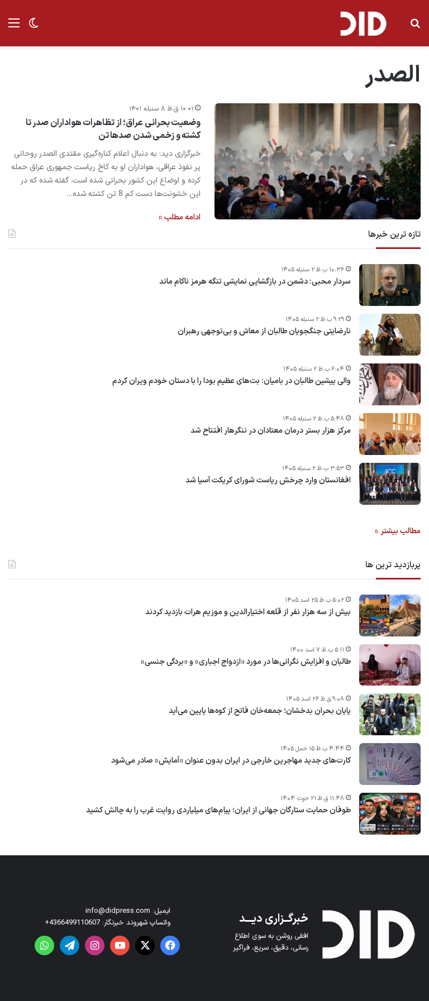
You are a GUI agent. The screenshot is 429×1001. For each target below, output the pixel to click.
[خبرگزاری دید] (363, 23)
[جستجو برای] (415, 27)
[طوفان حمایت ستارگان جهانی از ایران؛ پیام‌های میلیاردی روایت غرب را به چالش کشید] (390, 814)
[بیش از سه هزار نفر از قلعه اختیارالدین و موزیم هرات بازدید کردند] (390, 615)
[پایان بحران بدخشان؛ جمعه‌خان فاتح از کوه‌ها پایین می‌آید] (390, 714)
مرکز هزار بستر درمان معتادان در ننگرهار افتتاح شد (270, 431)
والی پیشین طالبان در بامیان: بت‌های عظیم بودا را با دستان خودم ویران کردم (231, 381)
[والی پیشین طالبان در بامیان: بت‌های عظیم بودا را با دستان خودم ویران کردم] (390, 384)
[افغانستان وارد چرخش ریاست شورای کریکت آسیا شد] (390, 484)
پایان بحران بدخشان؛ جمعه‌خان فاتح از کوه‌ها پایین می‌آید (260, 711)
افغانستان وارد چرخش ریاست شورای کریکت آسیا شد (268, 480)
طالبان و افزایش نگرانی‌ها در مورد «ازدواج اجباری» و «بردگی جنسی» (246, 662)
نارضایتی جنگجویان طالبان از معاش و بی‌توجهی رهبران (264, 331)
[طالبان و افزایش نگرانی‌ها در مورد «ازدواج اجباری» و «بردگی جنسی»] (390, 665)
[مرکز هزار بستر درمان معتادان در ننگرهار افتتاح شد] (390, 434)
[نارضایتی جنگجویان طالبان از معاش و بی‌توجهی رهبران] (390, 335)
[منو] (14, 27)
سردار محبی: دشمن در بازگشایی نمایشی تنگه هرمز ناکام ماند (255, 282)
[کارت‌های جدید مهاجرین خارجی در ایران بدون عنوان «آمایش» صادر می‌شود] (390, 764)
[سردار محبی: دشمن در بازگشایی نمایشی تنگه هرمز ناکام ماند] (390, 285)
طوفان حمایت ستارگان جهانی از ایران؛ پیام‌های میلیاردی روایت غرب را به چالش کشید (218, 810)
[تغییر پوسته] (33, 27)
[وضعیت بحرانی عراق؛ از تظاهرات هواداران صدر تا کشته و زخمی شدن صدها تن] (317, 161)
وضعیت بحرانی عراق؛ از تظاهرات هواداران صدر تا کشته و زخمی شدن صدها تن (113, 129)
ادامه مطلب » (180, 217)
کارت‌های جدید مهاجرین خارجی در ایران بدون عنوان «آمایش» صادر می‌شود (231, 761)
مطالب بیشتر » (398, 531)
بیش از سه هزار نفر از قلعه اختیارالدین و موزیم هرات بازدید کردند (248, 612)
